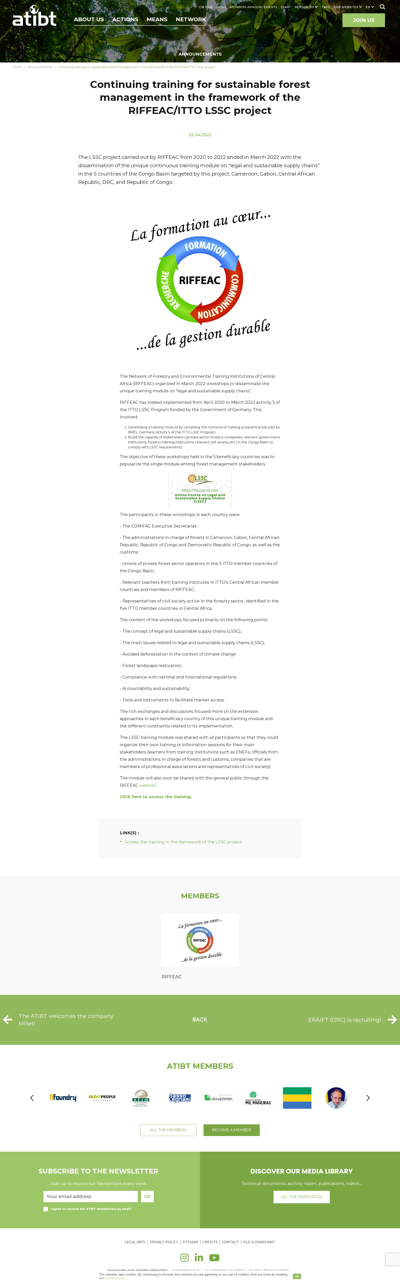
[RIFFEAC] (200, 941)
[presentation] (32, 1098)
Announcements (40, 67)
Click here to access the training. (156, 796)
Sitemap (190, 1242)
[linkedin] (199, 1260)
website (147, 785)
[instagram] (184, 1260)
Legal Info (135, 1242)
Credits (210, 1242)
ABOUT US (89, 19)
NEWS (221, 7)
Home (17, 67)
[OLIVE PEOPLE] (102, 1098)
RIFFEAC (171, 977)
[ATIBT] (34, 16)
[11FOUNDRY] (63, 1098)
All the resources (301, 1197)
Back (199, 1019)
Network (191, 19)
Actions (125, 19)
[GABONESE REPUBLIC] (297, 1098)
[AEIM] (141, 1098)
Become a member (231, 1130)
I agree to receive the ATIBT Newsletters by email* (91, 1209)
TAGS (325, 7)
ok (297, 1276)
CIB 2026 (206, 7)
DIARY (286, 7)
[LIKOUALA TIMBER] (219, 1098)
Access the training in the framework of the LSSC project (183, 841)
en (368, 7)
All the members (168, 1130)
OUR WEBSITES (346, 7)
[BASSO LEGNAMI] (180, 1098)
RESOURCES (304, 7)
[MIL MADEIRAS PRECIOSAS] (258, 1098)
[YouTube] (214, 1260)
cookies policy (115, 1278)
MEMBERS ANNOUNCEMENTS (253, 7)
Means (157, 19)
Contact (230, 1242)
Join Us (363, 20)
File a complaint (259, 1242)
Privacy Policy (164, 1242)
